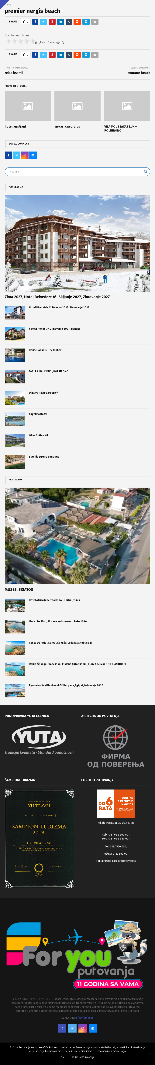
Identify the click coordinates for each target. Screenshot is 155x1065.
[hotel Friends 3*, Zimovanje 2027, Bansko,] (15, 334)
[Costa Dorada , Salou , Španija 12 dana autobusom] (15, 648)
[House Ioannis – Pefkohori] (15, 355)
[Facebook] (62, 1028)
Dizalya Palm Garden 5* (43, 392)
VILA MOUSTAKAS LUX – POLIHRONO (120, 128)
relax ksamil (14, 73)
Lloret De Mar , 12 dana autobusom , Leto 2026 (58, 621)
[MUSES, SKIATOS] (77, 536)
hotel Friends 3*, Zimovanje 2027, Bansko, (55, 328)
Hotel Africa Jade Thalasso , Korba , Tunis (54, 600)
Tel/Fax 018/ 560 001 (116, 853)
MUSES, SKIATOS (19, 589)
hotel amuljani (15, 126)
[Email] (93, 1028)
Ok (62, 1057)
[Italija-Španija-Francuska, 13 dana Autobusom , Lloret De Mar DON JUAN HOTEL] (15, 669)
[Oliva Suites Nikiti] (15, 440)
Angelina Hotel (38, 414)
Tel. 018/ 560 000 (115, 846)
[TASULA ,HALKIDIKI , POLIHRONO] (15, 376)
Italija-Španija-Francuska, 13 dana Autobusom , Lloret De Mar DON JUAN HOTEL (77, 664)
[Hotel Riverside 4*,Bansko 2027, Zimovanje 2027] (15, 312)
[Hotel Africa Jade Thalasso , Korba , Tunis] (15, 605)
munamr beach (138, 73)
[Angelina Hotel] (15, 419)
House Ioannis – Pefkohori (45, 350)
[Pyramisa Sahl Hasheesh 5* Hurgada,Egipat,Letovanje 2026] (15, 690)
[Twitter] (72, 1028)
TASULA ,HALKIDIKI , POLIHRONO (48, 371)
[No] (150, 1054)
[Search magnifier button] (145, 171)
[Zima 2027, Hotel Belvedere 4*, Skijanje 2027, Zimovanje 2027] (77, 243)
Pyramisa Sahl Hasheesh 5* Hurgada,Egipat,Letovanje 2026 (66, 685)
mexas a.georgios (67, 126)
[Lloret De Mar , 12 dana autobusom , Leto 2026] (15, 626)
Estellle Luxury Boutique (44, 456)
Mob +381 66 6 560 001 (116, 838)
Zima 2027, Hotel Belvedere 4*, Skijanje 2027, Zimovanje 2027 (57, 297)
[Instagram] (82, 1028)
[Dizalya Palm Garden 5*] (15, 398)
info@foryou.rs (127, 861)
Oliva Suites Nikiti (40, 435)
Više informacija (83, 1057)
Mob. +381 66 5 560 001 (115, 834)
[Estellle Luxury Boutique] (15, 462)
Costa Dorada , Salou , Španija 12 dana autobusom (60, 642)
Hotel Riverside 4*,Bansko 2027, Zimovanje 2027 (59, 307)
